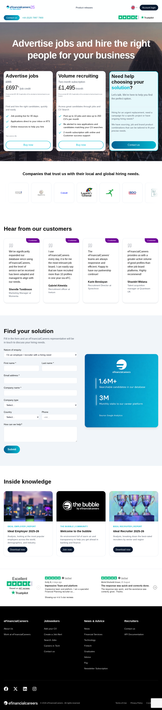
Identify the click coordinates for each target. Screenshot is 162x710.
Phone (45, 412)
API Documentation (134, 634)
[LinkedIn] (25, 689)
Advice (87, 657)
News (87, 628)
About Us (8, 628)
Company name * (12, 387)
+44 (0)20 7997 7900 (32, 17)
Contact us (11, 17)
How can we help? (13, 424)
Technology (90, 640)
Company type (11, 400)
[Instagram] (34, 689)
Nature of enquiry (12, 350)
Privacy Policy (137, 703)
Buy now (28, 145)
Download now (17, 549)
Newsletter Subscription (96, 668)
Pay (86, 663)
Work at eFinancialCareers (17, 634)
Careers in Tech (52, 645)
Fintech (88, 645)
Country (8, 412)
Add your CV (50, 628)
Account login (149, 7)
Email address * (11, 375)
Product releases (84, 7)
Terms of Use (121, 703)
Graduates (89, 651)
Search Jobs (50, 640)
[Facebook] (6, 689)
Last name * (48, 363)
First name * (10, 363)
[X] (15, 689)
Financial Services (93, 634)
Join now (67, 549)
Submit (12, 449)
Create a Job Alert (53, 634)
